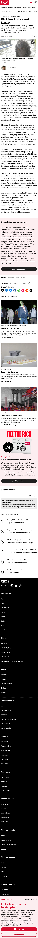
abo (2, 706)
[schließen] (35, 899)
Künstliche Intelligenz (8, 648)
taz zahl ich (4, 715)
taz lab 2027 (5, 822)
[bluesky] (16, 586)
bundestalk (4, 742)
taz (5, 581)
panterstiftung (6, 723)
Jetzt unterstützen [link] (19, 269)
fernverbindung (6, 746)
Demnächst (5, 804)
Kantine (3, 867)
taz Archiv (4, 849)
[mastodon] (12, 586)
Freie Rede (4, 759)
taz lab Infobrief (6, 790)
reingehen (4, 764)
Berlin (10, 11)
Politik (3, 599)
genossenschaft (6, 710)
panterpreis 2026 (6, 728)
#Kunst (17, 278)
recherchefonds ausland (9, 719)
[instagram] (20, 586)
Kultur (3, 612)
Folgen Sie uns (5, 586)
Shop (3, 872)
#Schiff (23, 278)
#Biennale (11, 278)
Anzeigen (4, 876)
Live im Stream (6, 813)
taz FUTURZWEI (6, 840)
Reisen (3, 863)
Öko (2, 603)
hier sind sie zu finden (28, 507)
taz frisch (4, 782)
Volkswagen (5, 657)
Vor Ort (3, 808)
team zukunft (5, 777)
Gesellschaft (5, 608)
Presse (3, 692)
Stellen (3, 688)
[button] (35, 2)
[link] (4, 7)
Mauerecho (5, 755)
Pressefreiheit (5, 652)
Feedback (4, 890)
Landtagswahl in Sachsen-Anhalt (12, 661)
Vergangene (5, 817)
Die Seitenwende (6, 683)
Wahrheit (4, 630)
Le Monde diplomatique (9, 844)
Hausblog (4, 679)
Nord (2, 625)
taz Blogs (4, 836)
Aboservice (5, 894)
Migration (4, 643)
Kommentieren (13, 283)
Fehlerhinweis (23, 283)
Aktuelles (4, 675)
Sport (3, 617)
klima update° (5, 750)
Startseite (4, 11)
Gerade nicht (28, 899)
